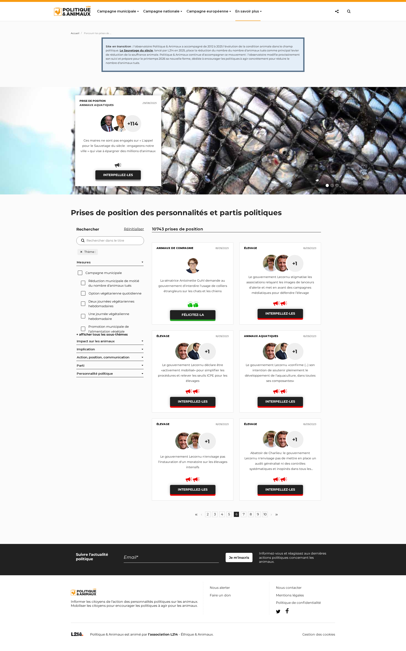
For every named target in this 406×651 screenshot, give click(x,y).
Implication (86, 349)
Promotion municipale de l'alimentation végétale (108, 329)
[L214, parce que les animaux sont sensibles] (77, 634)
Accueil (75, 33)
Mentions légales (290, 595)
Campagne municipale (103, 273)
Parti (80, 365)
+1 (294, 263)
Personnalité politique (95, 374)
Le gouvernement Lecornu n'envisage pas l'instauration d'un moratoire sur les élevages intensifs (192, 462)
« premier (196, 514)
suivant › (271, 514)
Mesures (84, 262)
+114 (132, 123)
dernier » (276, 514)
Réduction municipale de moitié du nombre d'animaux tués (113, 283)
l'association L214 (163, 634)
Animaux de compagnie (174, 248)
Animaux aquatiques (97, 105)
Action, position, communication (103, 357)
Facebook (284, 611)
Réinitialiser (134, 229)
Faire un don (220, 595)
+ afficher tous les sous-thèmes (102, 334)
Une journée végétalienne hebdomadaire (108, 316)
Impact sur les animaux (96, 341)
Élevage (250, 248)
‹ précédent (201, 514)
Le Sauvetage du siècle (136, 50)
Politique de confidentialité (298, 603)
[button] (400, 139)
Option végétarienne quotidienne (115, 293)
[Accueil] (72, 19)
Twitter (284, 619)
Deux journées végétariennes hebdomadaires (111, 304)
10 (265, 514)
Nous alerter (220, 588)
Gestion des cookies (318, 634)
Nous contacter (289, 588)
